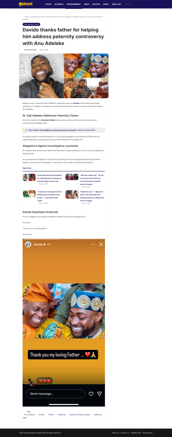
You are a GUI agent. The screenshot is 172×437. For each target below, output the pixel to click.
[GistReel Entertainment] (25, 4)
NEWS (86, 4)
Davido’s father (48, 120)
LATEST (48, 4)
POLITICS (96, 4)
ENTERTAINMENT (74, 4)
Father (51, 414)
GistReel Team (136, 433)
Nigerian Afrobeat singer (80, 414)
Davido (76, 103)
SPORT (106, 4)
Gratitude (62, 414)
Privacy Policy (147, 433)
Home (26, 17)
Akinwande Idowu (30, 50)
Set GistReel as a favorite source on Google (58, 130)
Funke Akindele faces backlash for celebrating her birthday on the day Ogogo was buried (49, 178)
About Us (115, 433)
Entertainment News (37, 17)
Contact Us (125, 433)
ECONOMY (59, 4)
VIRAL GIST (116, 4)
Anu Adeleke (29, 414)
